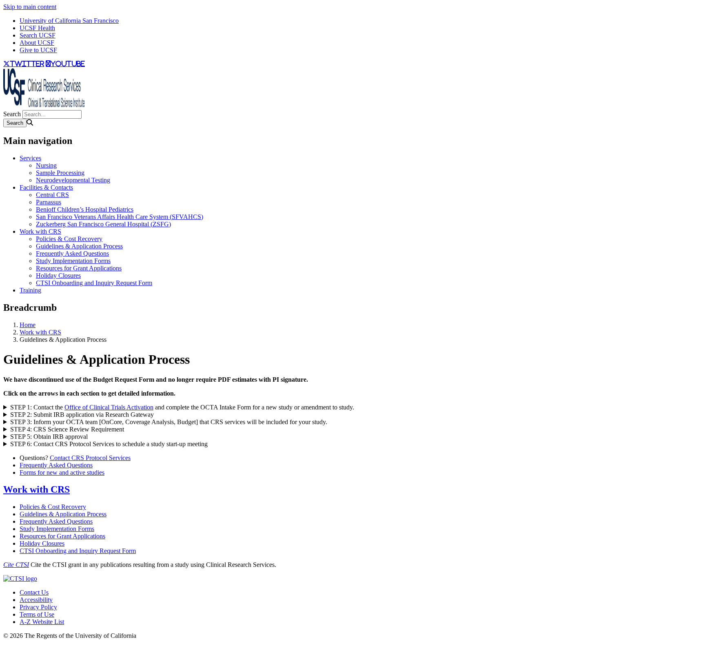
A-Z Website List (42, 621)
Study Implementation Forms (73, 260)
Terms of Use (37, 614)
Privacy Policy (38, 607)
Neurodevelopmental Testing (73, 180)
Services (30, 158)
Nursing (46, 165)
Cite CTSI (16, 564)
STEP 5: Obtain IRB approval (49, 436)
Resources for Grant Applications (79, 268)
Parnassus (48, 202)
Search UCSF (37, 35)
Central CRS (52, 194)
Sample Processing (60, 172)
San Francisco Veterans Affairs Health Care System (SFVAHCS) (119, 216)
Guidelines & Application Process (79, 246)
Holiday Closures (58, 275)
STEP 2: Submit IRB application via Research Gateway (82, 414)
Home (27, 324)
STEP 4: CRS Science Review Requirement (67, 429)
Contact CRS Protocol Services (90, 457)
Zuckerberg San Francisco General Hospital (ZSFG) (103, 224)
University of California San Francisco (69, 20)
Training (30, 290)
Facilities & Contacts (46, 187)
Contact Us (34, 592)
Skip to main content (29, 6)
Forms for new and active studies (62, 472)
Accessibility (36, 599)
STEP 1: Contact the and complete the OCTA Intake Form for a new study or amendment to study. (182, 407)
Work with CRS (40, 231)
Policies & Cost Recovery (69, 238)
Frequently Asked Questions (72, 253)
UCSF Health (37, 27)
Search (12, 114)
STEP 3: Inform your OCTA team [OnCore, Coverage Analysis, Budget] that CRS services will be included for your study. (168, 421)
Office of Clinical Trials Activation (108, 407)
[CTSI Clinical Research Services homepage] (44, 106)
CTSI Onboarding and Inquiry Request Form (94, 282)
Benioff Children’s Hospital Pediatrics (84, 209)
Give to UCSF (38, 49)
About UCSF (37, 42)
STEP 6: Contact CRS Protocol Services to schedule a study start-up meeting (109, 443)
